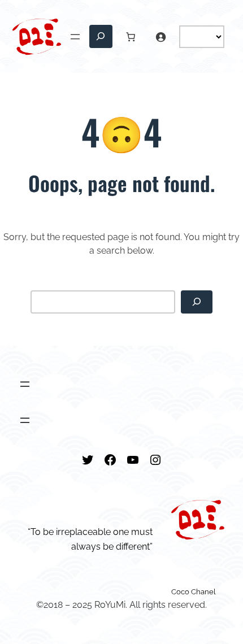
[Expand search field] (100, 36)
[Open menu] (75, 36)
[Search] (196, 302)
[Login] (160, 36)
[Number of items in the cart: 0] (130, 36)
